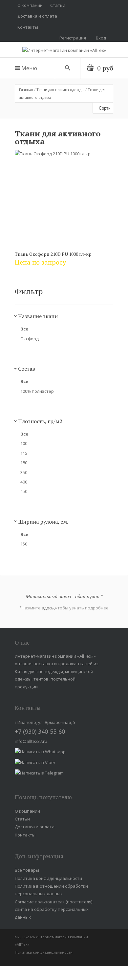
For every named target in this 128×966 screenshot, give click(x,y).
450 (23, 491)
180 (23, 463)
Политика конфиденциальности (48, 878)
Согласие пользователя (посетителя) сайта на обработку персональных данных (53, 909)
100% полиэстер (37, 391)
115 (23, 453)
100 (23, 443)
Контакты (27, 27)
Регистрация (72, 38)
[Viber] (35, 762)
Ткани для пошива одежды (60, 89)
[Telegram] (39, 773)
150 (23, 544)
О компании (30, 5)
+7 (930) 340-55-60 (40, 731)
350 (23, 472)
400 (23, 482)
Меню (29, 68)
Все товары (27, 870)
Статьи (57, 5)
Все (24, 329)
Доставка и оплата (37, 16)
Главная (26, 89)
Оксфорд (29, 339)
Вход (101, 38)
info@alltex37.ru (31, 741)
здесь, (48, 608)
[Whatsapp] (40, 752)
